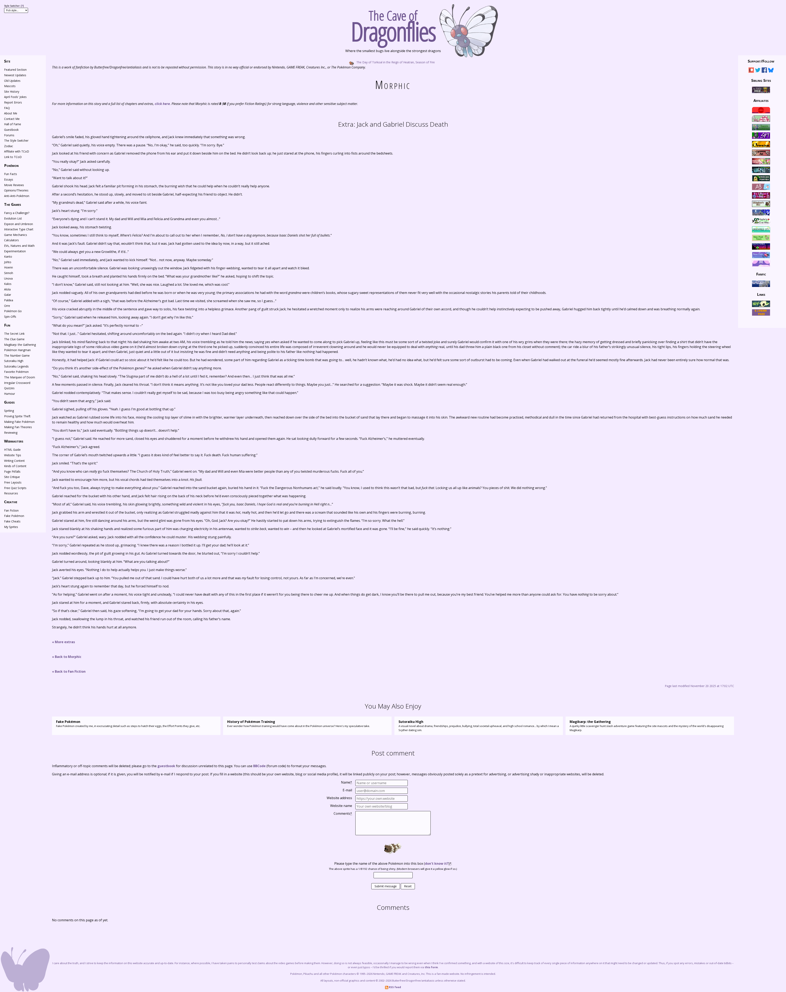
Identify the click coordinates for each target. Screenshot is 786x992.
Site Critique (12, 477)
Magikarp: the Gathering (20, 345)
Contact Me (12, 119)
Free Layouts (12, 482)
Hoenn (8, 267)
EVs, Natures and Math (19, 246)
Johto (7, 262)
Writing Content (14, 461)
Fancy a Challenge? (16, 213)
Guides (9, 402)
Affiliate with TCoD (16, 151)
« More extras (63, 642)
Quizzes (9, 388)
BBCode (259, 766)
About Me (10, 113)
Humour (9, 394)
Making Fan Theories (18, 427)
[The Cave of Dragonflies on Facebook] (764, 71)
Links (761, 294)
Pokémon (11, 165)
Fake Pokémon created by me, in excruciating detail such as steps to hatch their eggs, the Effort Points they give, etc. (128, 723)
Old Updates (12, 81)
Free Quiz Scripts (15, 488)
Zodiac (8, 146)
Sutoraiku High (13, 361)
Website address (339, 798)
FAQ (7, 108)
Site (7, 61)
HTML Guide (12, 450)
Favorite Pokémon (16, 372)
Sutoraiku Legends (16, 366)
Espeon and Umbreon (18, 224)
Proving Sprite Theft (17, 416)
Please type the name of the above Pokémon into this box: (393, 863)
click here (162, 103)
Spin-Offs (10, 317)
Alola (7, 289)
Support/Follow (761, 61)
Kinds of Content (15, 466)
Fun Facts (10, 174)
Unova (8, 278)
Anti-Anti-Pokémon (16, 196)
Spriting (9, 411)
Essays (8, 179)
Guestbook (11, 130)
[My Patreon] (751, 71)
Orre (7, 306)
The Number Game (17, 355)
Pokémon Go (13, 311)
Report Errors (13, 102)
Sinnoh (8, 273)
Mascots (10, 86)
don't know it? (436, 863)
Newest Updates (15, 75)
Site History (11, 91)
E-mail (347, 790)
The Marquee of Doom (19, 377)
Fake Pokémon (14, 516)
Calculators (11, 240)
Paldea (8, 300)
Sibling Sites (761, 80)
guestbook (166, 766)
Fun (7, 325)
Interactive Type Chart (18, 229)
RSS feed (394, 987)
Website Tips (12, 455)
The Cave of (393, 24)
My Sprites (11, 527)
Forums (9, 135)
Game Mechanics (15, 235)
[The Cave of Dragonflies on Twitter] (758, 71)
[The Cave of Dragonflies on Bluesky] (771, 71)
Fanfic (761, 274)
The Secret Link (14, 334)
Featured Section (15, 70)
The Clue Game (14, 339)
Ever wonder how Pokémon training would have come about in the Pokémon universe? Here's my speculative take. (298, 723)
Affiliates (761, 100)
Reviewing (10, 433)
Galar (7, 295)
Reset (408, 886)
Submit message (386, 886)
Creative (10, 501)
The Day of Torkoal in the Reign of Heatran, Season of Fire (395, 62)
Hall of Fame (12, 124)
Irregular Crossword (17, 383)
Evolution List (13, 218)
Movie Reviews (14, 185)
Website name (341, 805)
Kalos (7, 284)
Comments (343, 813)
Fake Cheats (12, 521)
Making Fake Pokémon (19, 422)
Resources (11, 493)
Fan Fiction (11, 510)
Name (346, 782)
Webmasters (13, 441)
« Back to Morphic (66, 656)
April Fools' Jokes (15, 97)
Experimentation (15, 251)
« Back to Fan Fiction (69, 671)
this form (431, 967)
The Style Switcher (16, 140)
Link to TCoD (13, 157)
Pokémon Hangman (17, 350)
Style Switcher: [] (14, 6)
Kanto (8, 256)
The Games (12, 204)
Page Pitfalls (12, 471)
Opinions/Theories (16, 190)
